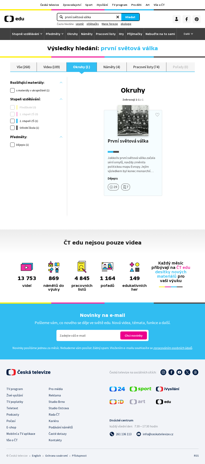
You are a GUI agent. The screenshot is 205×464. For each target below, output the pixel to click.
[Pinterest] (197, 19)
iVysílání (102, 5)
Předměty (53, 34)
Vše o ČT (159, 5)
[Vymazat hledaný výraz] (117, 17)
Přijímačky (134, 34)
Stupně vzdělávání (25, 34)
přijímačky (93, 24)
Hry (121, 34)
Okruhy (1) (81, 67)
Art (148, 5)
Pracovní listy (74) (146, 67)
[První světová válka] (133, 153)
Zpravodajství (72, 5)
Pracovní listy (106, 34)
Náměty (86, 34)
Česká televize (49, 5)
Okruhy (72, 34)
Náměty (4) (111, 67)
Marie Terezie (110, 24)
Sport (89, 5)
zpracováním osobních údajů (172, 348)
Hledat (130, 17)
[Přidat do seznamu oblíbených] (157, 114)
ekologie (126, 24)
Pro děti (136, 5)
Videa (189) (51, 67)
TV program (119, 5)
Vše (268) (23, 67)
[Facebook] (187, 19)
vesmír (80, 24)
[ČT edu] (14, 20)
